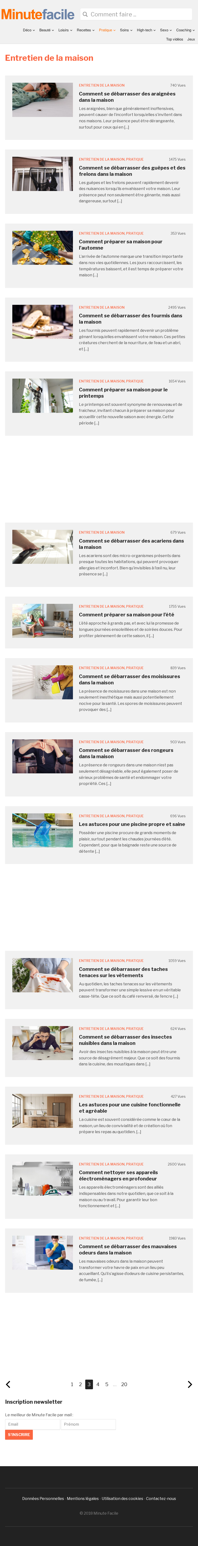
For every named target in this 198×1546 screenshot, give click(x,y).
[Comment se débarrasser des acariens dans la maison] (42, 546)
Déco (27, 29)
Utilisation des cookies (122, 1498)
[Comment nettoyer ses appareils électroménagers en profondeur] (42, 1178)
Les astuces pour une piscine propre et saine (132, 824)
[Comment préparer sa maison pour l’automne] (42, 247)
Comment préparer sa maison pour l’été (126, 615)
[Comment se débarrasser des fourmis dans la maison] (42, 321)
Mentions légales (83, 1498)
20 (124, 1384)
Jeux (191, 38)
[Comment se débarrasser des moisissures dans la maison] (42, 682)
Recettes (84, 29)
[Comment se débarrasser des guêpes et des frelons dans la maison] (42, 173)
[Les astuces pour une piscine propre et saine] (42, 830)
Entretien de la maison (102, 85)
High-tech (144, 29)
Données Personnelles (43, 1498)
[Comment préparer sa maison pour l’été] (42, 620)
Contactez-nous (161, 1498)
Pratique (105, 29)
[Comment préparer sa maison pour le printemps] (42, 395)
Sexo (164, 29)
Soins (124, 29)
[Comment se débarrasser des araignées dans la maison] (42, 99)
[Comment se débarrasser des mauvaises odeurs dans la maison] (42, 1252)
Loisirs (63, 29)
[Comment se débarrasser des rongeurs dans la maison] (42, 756)
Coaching (183, 29)
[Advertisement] (99, 479)
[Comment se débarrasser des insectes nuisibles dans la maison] (42, 1042)
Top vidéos (174, 38)
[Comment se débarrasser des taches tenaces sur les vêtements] (42, 975)
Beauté (44, 29)
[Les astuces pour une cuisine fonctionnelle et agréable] (42, 1110)
